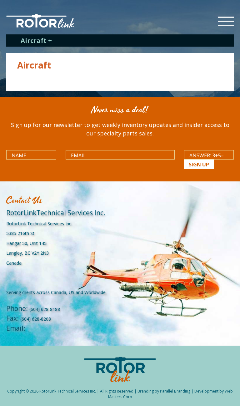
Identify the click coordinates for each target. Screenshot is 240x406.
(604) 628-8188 (44, 309)
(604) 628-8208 (35, 319)
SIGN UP (199, 164)
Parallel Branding (175, 391)
